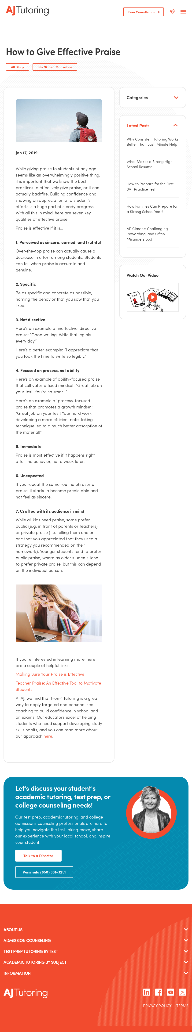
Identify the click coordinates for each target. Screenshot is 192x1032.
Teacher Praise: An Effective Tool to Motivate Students (58, 686)
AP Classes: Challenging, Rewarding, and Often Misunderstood (148, 234)
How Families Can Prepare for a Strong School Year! (152, 208)
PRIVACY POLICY (157, 1006)
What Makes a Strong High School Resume (150, 164)
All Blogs (17, 67)
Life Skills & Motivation (55, 67)
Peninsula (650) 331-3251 (44, 872)
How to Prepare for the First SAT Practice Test (150, 186)
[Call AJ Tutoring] (172, 12)
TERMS (182, 1006)
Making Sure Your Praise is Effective (50, 674)
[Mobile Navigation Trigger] (183, 12)
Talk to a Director (38, 855)
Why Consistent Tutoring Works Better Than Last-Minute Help (152, 141)
